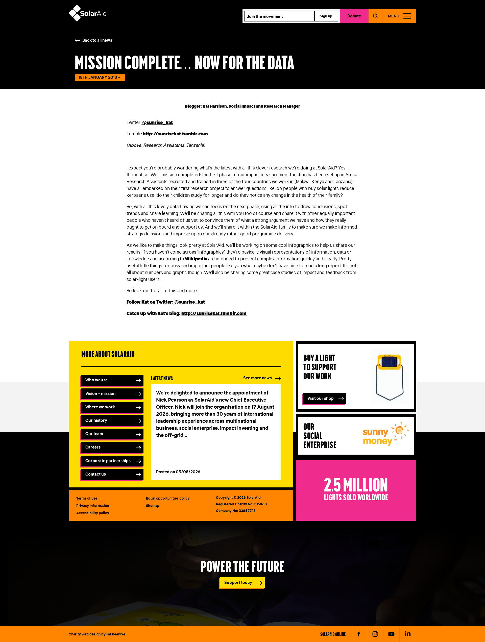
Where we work (100, 407)
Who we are (96, 380)
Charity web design (85, 634)
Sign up (326, 16)
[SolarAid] (88, 20)
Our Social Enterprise (319, 435)
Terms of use (86, 498)
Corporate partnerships (108, 461)
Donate (354, 16)
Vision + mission (100, 393)
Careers (93, 447)
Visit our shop (320, 398)
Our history (96, 420)
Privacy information (92, 505)
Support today (238, 582)
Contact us (95, 474)
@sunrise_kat (189, 302)
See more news (257, 378)
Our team (94, 434)
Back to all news (97, 40)
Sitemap (152, 505)
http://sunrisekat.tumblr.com (214, 313)
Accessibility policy (92, 513)
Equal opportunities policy (168, 498)
